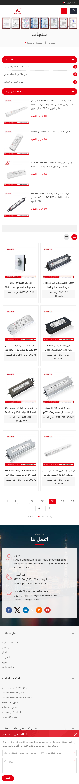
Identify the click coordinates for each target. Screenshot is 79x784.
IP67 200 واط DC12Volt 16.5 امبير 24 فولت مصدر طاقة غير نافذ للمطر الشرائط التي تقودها (20, 473)
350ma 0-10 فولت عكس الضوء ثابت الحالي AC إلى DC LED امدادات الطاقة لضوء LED (50, 197)
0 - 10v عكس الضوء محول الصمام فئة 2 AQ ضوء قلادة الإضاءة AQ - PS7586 (58, 348)
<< (6, 501)
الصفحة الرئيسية (35, 43)
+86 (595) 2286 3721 (25, 579)
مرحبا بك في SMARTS (15, 734)
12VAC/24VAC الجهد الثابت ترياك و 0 (50, 131)
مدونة (4, 662)
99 (72, 501)
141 (39, 508)
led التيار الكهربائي (11, 712)
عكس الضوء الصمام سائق (16, 66)
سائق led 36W (9, 717)
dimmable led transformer (17, 697)
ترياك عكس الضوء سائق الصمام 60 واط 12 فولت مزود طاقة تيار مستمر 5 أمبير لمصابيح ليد (21, 348)
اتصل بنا (6, 657)
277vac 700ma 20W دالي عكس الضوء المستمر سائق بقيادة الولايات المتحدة (51, 164)
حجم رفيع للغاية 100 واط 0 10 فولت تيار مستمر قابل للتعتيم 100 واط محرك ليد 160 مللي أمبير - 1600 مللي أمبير (52, 104)
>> (49, 508)
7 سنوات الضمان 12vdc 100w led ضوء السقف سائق (58, 285)
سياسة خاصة (8, 667)
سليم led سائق (9, 707)
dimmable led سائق (13, 692)
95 (32, 501)
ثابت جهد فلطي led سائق (14, 688)
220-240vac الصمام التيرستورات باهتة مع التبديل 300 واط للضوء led (21, 285)
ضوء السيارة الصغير (13, 82)
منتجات (51, 43)
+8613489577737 (37, 584)
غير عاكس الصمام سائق (15, 74)
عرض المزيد (37, 116)
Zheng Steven (31, 600)
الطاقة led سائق (10, 702)
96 (42, 501)
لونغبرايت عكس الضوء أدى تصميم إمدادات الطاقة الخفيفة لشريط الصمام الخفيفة (58, 473)
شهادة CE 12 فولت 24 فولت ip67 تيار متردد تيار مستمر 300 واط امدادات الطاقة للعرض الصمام (58, 410)
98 (62, 501)
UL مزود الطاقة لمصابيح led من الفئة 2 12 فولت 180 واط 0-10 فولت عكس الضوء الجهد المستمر (20, 410)
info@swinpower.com (44, 595)
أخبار (4, 652)
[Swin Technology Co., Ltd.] (17, 11)
